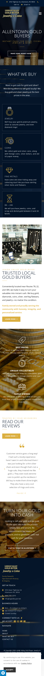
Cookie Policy (26, 663)
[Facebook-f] (22, 635)
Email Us (27, 4)
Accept (9, 670)
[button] (11, 436)
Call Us (16, 4)
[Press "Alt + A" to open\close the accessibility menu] (3, 673)
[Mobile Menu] (40, 13)
